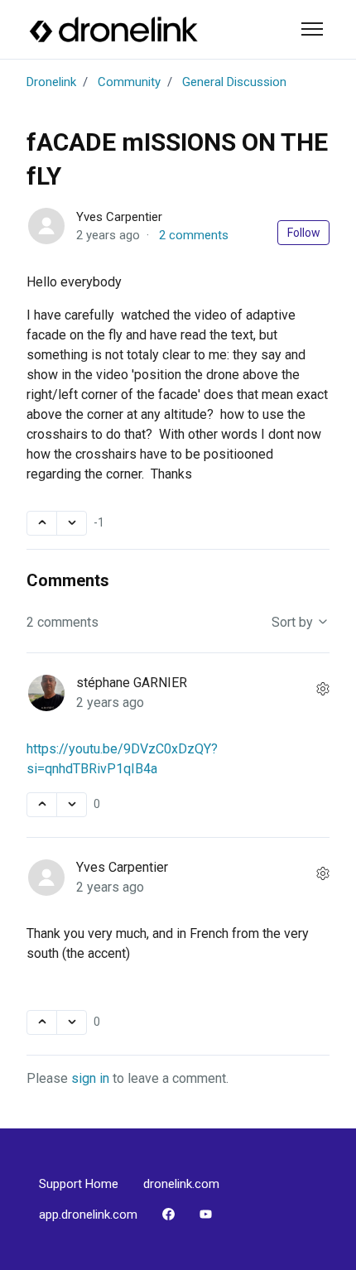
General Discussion (234, 82)
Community (129, 82)
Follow (303, 232)
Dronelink (51, 82)
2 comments (194, 235)
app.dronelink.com (88, 1214)
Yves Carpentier (119, 216)
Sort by (294, 622)
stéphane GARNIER (131, 682)
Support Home (78, 1183)
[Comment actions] (323, 689)
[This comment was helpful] (41, 804)
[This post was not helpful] (71, 523)
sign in (90, 1078)
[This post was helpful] (41, 523)
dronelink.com (181, 1183)
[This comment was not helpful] (71, 804)
